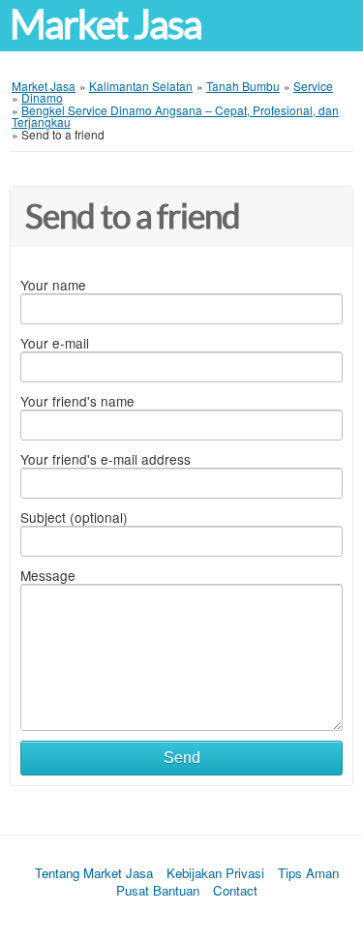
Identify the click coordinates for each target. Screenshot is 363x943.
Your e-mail (54, 342)
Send (182, 757)
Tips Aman (308, 873)
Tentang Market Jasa (94, 873)
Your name (53, 284)
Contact (235, 890)
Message (48, 575)
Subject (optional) (74, 517)
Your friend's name (77, 401)
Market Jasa (105, 24)
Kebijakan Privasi (215, 873)
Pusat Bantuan (157, 890)
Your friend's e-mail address (105, 459)
